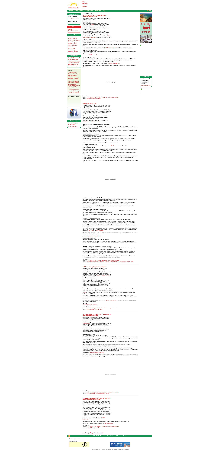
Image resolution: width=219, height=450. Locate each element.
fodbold (112, 261)
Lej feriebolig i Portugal (73, 62)
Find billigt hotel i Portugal (74, 61)
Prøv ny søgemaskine (73, 18)
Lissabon (85, 5)
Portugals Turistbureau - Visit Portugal (109, 449)
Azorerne (85, 3)
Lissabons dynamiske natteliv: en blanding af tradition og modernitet (73, 81)
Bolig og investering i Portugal (90, 304)
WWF (92, 24)
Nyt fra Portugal (79, 10)
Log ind (70, 29)
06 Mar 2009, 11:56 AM (94, 308)
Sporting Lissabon (123, 261)
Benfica (116, 261)
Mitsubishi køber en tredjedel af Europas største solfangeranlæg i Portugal (97, 315)
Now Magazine (99, 230)
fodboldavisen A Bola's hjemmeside (91, 121)
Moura (107, 393)
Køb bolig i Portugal (72, 66)
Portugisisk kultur (72, 43)
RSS (69, 99)
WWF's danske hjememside (95, 55)
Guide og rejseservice (73, 64)
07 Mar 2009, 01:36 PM (94, 97)
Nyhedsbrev (98, 10)
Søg (104, 10)
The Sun (91, 230)
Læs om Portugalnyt (73, 123)
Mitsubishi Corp (86, 323)
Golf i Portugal (71, 48)
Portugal (88, 98)
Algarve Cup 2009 (108, 423)
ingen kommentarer (114, 97)
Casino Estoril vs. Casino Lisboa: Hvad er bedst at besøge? (74, 74)
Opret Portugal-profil (73, 30)
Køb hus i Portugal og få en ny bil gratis (94, 266)
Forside (71, 10)
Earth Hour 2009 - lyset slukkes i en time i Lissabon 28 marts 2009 (95, 16)
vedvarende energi (100, 393)
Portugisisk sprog (72, 42)
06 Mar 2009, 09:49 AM (94, 392)
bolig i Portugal (95, 309)
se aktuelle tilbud (73, 23)
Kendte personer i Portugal (97, 261)
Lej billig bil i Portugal (73, 59)
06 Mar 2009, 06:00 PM (94, 260)
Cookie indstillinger (72, 126)
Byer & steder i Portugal (74, 40)
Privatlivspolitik (71, 124)
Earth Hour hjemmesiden (110, 47)
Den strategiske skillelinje (123, 449)
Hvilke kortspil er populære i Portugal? (73, 77)
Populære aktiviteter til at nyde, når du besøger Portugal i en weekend (74, 91)
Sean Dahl (104, 97)
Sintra (84, 292)
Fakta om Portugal (72, 37)
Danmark (98, 98)
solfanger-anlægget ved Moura (96, 352)
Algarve (85, 1)
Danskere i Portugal (73, 51)
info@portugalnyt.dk (145, 85)
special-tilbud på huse (111, 300)
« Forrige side (92, 433)
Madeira (85, 6)
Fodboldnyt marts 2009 (89, 103)
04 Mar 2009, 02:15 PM (94, 426)
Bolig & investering (72, 45)
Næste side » (100, 433)
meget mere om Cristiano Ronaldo (92, 236)
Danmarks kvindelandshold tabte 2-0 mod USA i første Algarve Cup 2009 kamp (97, 399)
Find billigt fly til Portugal (74, 57)
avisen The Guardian (112, 146)
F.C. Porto (130, 261)
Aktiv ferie (70, 46)
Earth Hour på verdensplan (113, 63)
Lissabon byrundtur (96, 449)
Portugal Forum (89, 10)
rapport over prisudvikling (103, 275)
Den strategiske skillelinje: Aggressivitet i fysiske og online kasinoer (74, 86)
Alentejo (93, 393)
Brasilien (107, 261)
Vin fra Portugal (72, 50)
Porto (84, 8)
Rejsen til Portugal (72, 38)
